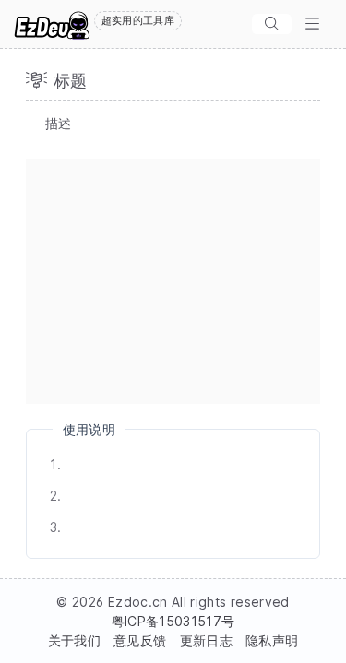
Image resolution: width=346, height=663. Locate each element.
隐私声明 (271, 640)
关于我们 (74, 640)
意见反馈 (139, 640)
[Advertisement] (173, 281)
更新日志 (206, 640)
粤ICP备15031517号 (173, 621)
